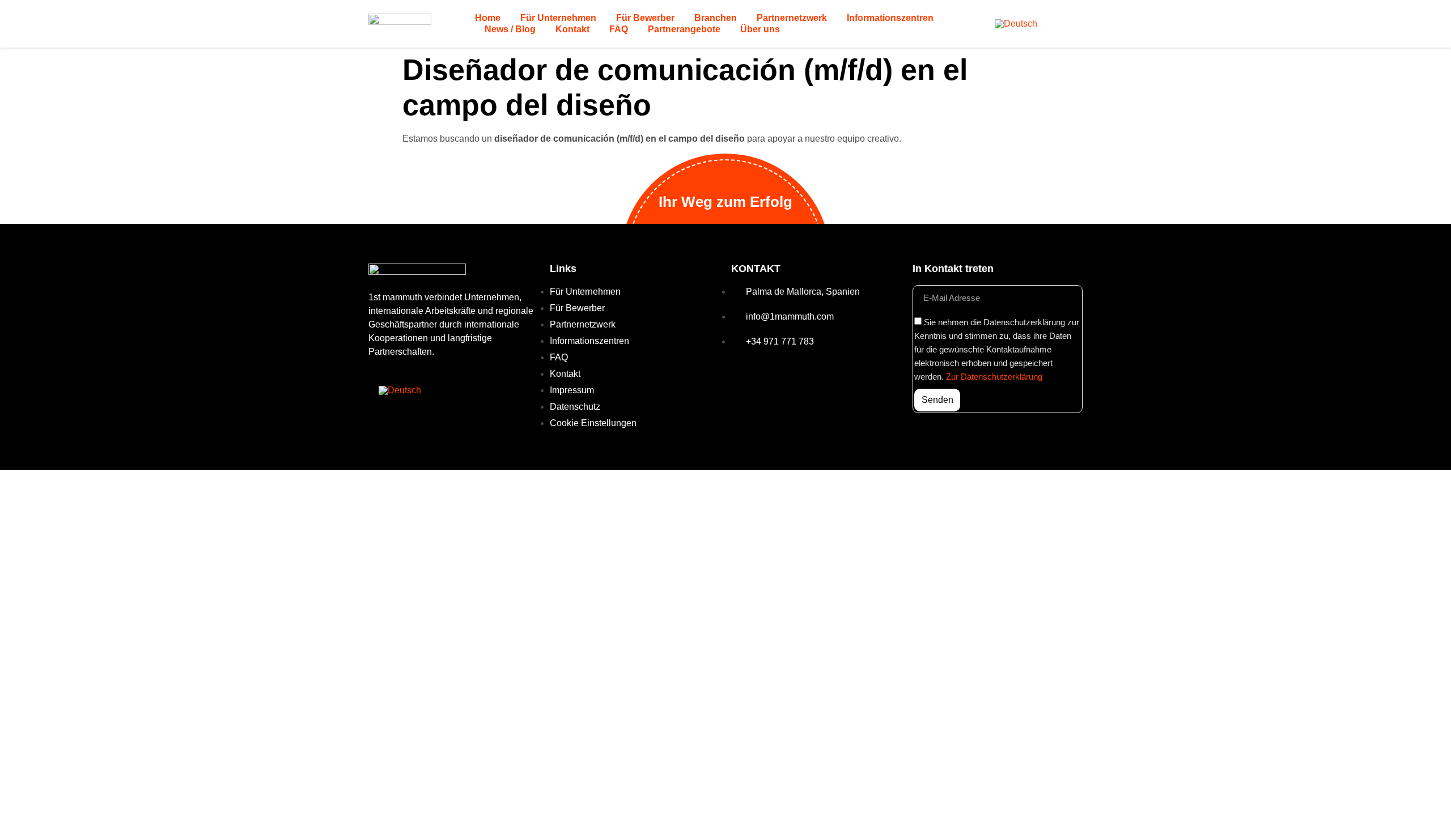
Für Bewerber (645, 18)
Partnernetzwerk (792, 18)
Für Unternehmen (558, 18)
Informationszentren (890, 18)
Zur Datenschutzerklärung (994, 376)
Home (487, 18)
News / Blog (510, 29)
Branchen (715, 18)
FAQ (618, 29)
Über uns (760, 29)
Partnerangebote (684, 29)
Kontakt (572, 29)
